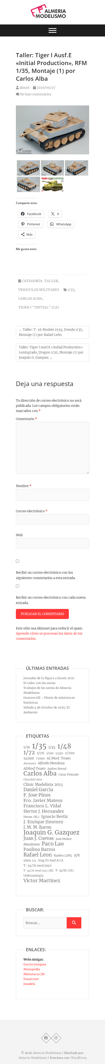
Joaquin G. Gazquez (51, 832)
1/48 (64, 746)
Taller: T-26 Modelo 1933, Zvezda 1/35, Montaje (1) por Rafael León (51, 332)
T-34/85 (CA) (64, 870)
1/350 (59, 753)
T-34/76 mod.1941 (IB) (38, 870)
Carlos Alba (30, 298)
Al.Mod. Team (59, 758)
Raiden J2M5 (63, 855)
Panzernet (31, 979)
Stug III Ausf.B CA (50, 860)
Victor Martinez (41, 880)
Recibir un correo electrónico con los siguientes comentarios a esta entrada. (45, 575)
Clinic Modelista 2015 (43, 784)
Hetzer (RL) (31, 817)
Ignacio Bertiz (54, 816)
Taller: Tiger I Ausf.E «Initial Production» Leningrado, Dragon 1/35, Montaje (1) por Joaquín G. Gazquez (51, 352)
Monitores (31, 844)
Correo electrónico (31, 511)
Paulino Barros (39, 849)
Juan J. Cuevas (38, 838)
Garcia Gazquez (34, 964)
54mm (28, 758)
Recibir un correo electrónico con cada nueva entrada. (50, 600)
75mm (40, 758)
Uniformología (33, 875)
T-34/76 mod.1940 (37, 865)
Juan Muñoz (64, 839)
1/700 (69, 753)
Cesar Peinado (69, 774)
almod (24, 88)
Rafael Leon (37, 854)
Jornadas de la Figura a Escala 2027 (48, 678)
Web (19, 535)
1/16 (26, 747)
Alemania (29, 763)
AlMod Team (34, 768)
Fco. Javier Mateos (43, 800)
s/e (77, 855)
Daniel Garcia (38, 789)
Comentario (26, 419)
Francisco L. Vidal (42, 805)
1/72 (29, 752)
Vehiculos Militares (38, 289)
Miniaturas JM (34, 974)
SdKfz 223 (29, 860)
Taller (51, 281)
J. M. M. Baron (37, 827)
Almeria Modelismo (33, 1058)
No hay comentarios (35, 94)
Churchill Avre (32, 779)
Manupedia (31, 969)
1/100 (49, 753)
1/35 (71, 289)
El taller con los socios (39, 683)
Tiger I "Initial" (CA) (38, 307)
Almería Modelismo (47, 1053)
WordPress (79, 1058)
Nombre (23, 486)
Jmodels (29, 984)
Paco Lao (53, 843)
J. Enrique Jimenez (43, 821)
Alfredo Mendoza (51, 763)
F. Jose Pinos (37, 795)
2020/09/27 (45, 88)
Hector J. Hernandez (43, 811)
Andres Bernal (56, 768)
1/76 (40, 753)
